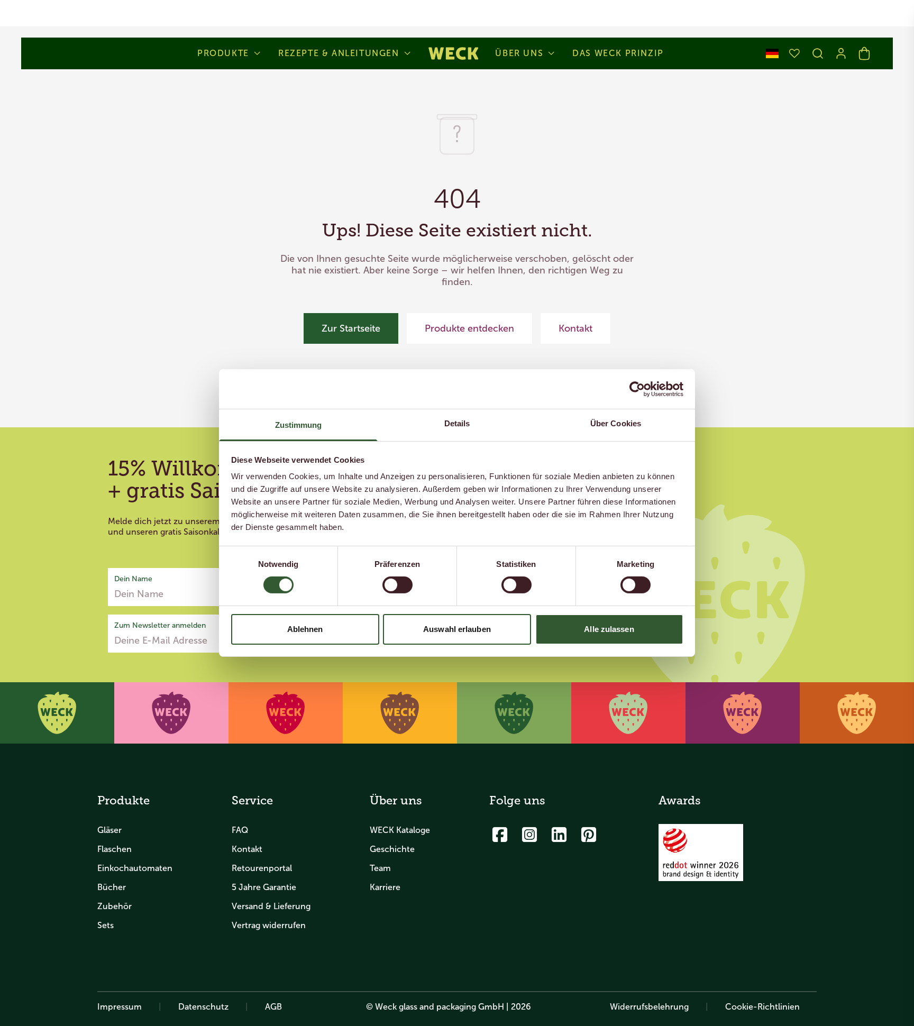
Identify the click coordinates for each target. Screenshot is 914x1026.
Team (380, 868)
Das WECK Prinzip (618, 53)
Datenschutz (203, 1007)
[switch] (397, 584)
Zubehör (114, 906)
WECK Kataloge (400, 830)
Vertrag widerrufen (269, 925)
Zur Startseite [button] (351, 328)
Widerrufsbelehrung (649, 1007)
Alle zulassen (609, 629)
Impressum (119, 1007)
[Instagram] (529, 834)
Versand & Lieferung (271, 906)
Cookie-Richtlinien (762, 1007)
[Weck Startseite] (453, 53)
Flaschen (114, 849)
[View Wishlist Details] (794, 53)
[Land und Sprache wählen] (772, 53)
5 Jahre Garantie (264, 887)
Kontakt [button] (575, 328)
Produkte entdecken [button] (469, 328)
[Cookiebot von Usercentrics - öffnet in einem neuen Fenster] (637, 389)
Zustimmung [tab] (298, 424)
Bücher (111, 887)
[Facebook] (499, 834)
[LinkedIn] (559, 834)
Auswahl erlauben (457, 629)
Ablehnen (305, 629)
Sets (105, 925)
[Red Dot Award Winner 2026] (701, 852)
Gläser (109, 830)
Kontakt (247, 849)
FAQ (240, 830)
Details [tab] (457, 423)
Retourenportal (262, 868)
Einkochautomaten (134, 868)
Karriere (385, 887)
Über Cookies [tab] (615, 423)
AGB (273, 1007)
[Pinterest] (588, 834)
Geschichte (392, 849)
